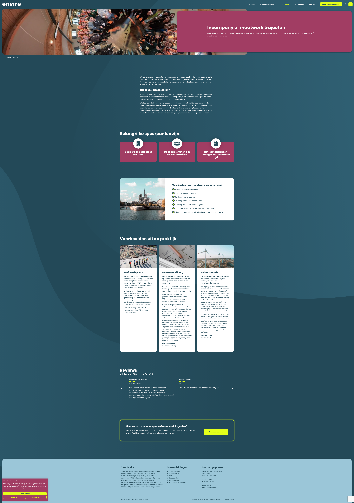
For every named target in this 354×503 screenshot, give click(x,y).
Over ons (251, 4)
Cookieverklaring (229, 499)
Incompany (284, 4)
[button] (345, 4)
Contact (312, 4)
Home (7, 57)
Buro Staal (144, 499)
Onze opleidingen (267, 4)
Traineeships (299, 4)
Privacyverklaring (215, 499)
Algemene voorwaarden (200, 499)
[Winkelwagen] (350, 4)
